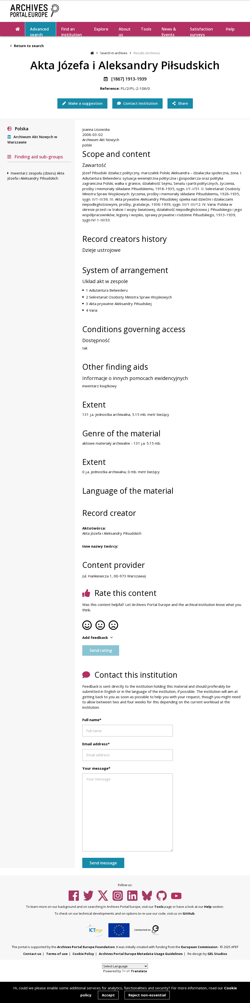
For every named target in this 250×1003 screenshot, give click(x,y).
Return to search (28, 45)
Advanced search (39, 31)
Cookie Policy (83, 954)
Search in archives (113, 53)
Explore (101, 29)
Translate (139, 971)
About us (125, 31)
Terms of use (57, 954)
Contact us (32, 954)
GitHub (189, 913)
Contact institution (140, 103)
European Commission (199, 947)
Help (208, 906)
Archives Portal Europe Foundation (86, 947)
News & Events (169, 31)
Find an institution (71, 31)
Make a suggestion (85, 103)
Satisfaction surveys (201, 31)
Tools (146, 29)
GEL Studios (217, 954)
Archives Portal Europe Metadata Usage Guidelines (141, 954)
